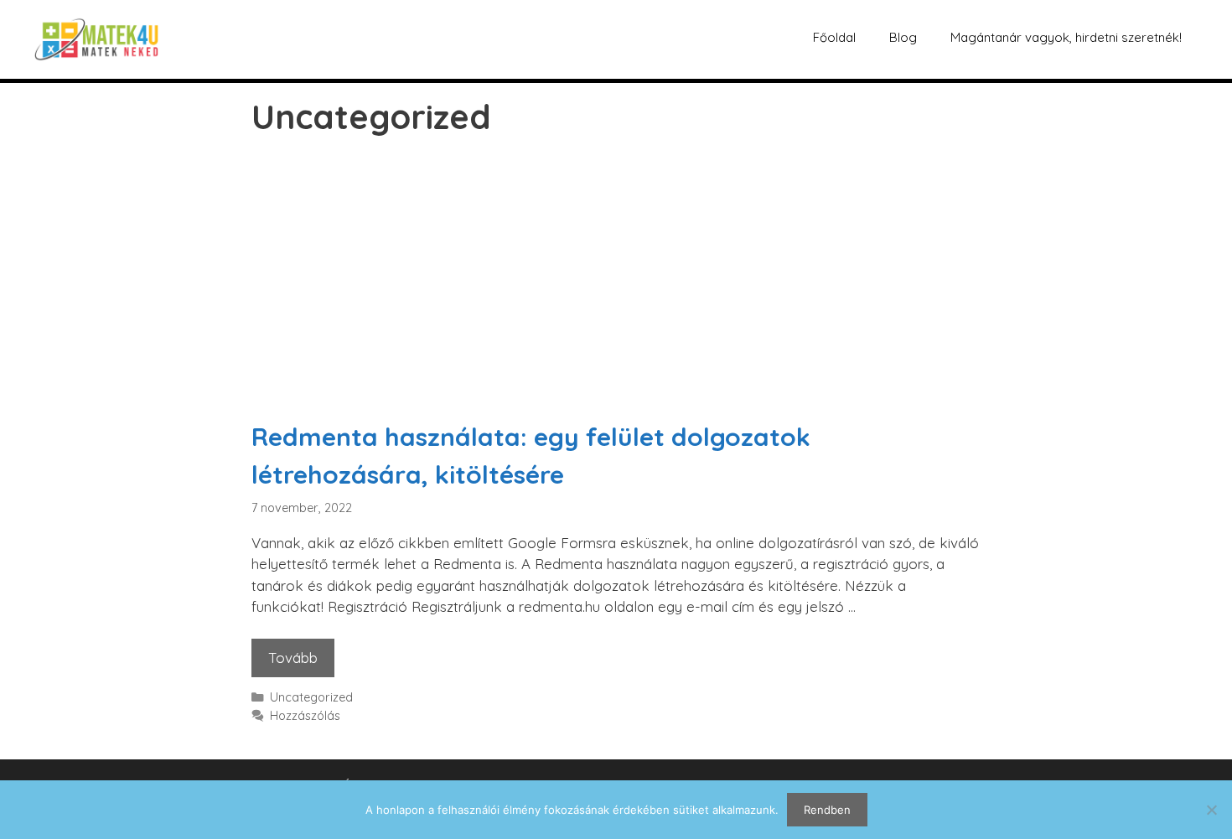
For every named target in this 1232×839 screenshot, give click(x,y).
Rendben (827, 809)
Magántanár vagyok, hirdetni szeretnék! (1066, 37)
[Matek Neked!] (96, 37)
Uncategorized (311, 697)
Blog (903, 37)
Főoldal (834, 37)
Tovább (301, 652)
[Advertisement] (616, 292)
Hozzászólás (305, 715)
